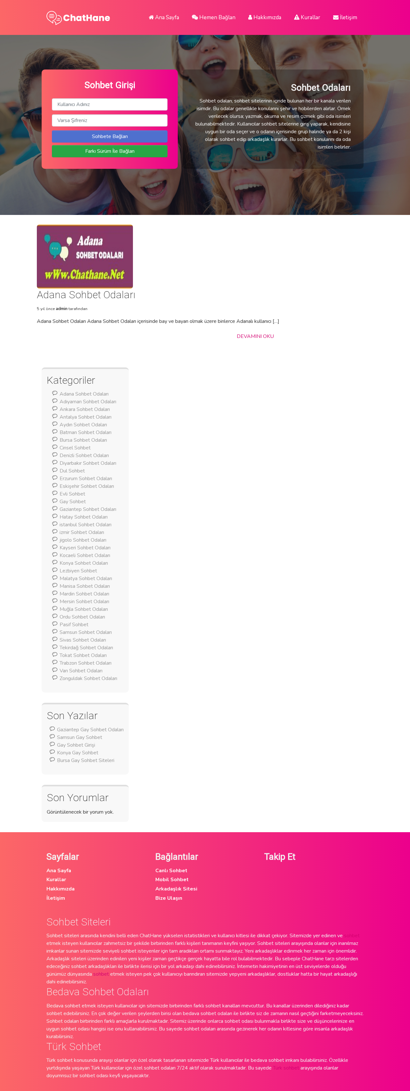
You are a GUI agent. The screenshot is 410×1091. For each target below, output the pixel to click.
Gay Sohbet (73, 501)
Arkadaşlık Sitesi (176, 888)
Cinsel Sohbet (75, 447)
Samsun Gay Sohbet (79, 737)
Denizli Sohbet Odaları (84, 455)
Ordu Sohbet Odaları (82, 616)
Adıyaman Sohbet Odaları (88, 401)
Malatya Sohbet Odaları (86, 578)
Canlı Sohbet (171, 870)
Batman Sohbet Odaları (85, 432)
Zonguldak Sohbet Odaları (88, 678)
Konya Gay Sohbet (77, 752)
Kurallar (309, 17)
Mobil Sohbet (172, 879)
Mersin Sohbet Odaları (84, 601)
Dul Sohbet (72, 470)
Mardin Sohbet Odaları (84, 593)
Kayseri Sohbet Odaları (85, 547)
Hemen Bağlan (216, 17)
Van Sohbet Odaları (81, 670)
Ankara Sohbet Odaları (85, 409)
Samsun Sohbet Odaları (86, 632)
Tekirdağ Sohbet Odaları (86, 647)
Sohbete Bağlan (110, 136)
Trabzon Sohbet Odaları (85, 663)
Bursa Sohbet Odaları (83, 440)
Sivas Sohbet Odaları (83, 640)
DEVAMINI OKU (255, 336)
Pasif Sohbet (74, 624)
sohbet (352, 935)
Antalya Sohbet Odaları (85, 417)
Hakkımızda (266, 17)
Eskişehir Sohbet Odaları (87, 486)
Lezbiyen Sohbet (78, 570)
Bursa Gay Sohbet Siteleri (85, 760)
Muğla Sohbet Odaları (84, 609)
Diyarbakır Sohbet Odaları (88, 463)
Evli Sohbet (72, 493)
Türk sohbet (286, 1067)
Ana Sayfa (166, 17)
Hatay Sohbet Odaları (84, 517)
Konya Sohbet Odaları (84, 563)
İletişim (348, 17)
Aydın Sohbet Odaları (83, 424)
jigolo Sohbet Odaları (83, 540)
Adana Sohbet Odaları (84, 394)
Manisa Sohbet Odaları (85, 586)
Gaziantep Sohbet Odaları (88, 509)
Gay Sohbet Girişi (76, 745)
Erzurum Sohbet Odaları (86, 478)
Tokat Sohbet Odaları (83, 655)
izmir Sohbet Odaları (82, 532)
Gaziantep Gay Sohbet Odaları (90, 729)
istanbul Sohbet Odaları (85, 524)
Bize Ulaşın (168, 898)
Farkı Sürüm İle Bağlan (110, 151)
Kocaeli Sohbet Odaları (85, 555)
